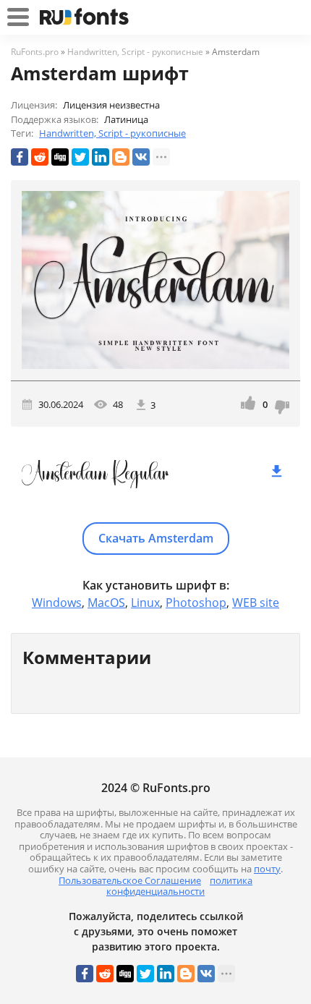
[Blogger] (120, 157)
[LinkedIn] (100, 157)
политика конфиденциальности (179, 886)
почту (267, 868)
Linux (145, 603)
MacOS (106, 603)
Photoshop (196, 603)
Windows (57, 603)
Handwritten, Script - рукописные (112, 133)
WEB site (255, 603)
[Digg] (60, 157)
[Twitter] (80, 157)
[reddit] (39, 157)
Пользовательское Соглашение (130, 880)
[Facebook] (19, 157)
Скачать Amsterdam (155, 538)
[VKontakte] (141, 157)
